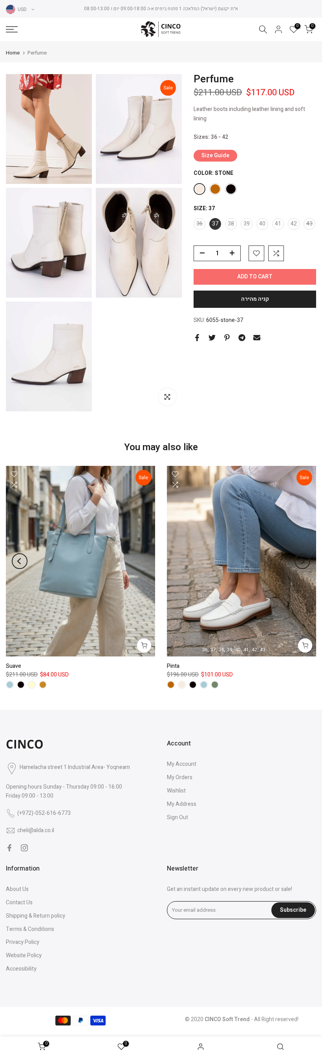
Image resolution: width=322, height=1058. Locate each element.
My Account (181, 764)
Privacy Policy (22, 942)
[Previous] (19, 561)
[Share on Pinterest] (227, 337)
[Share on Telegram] (241, 337)
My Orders (179, 777)
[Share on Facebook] (197, 337)
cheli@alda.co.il (35, 830)
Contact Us (19, 902)
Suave (13, 666)
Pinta (173, 666)
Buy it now (255, 299)
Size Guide (215, 155)
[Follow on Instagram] (24, 848)
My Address (181, 804)
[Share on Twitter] (212, 337)
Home (13, 52)
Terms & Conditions (30, 929)
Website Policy (24, 955)
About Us (17, 889)
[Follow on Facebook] (9, 848)
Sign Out (177, 817)
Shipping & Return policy (35, 916)
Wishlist (176, 791)
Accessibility (21, 969)
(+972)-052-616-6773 (44, 813)
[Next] (302, 561)
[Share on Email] (256, 337)
